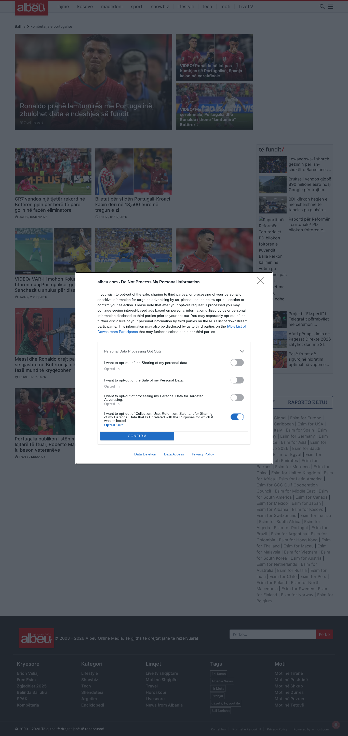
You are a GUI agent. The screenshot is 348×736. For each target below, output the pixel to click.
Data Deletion (145, 454)
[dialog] (174, 368)
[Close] (262, 282)
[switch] (237, 362)
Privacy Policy (203, 454)
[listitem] (174, 351)
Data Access (174, 454)
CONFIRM (137, 436)
